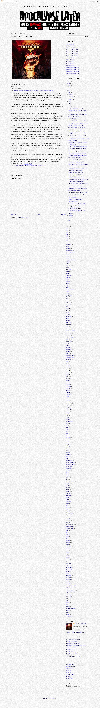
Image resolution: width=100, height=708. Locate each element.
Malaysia (68, 456)
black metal (68, 275)
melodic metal (69, 466)
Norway (67, 489)
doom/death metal (70, 337)
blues (67, 279)
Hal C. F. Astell (80, 624)
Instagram (21, 90)
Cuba (67, 310)
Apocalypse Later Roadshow (72, 653)
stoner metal (68, 577)
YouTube (51, 90)
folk (66, 363)
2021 (68, 90)
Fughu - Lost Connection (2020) (75, 174)
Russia (67, 544)
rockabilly (68, 540)
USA (67, 612)
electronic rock (69, 349)
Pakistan (67, 497)
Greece (67, 390)
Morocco (68, 478)
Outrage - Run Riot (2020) (74, 190)
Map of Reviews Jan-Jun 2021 (72, 67)
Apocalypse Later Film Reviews (73, 643)
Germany (21, 165)
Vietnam (67, 614)
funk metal (68, 372)
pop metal (68, 507)
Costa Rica (68, 302)
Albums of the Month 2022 (72, 50)
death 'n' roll (68, 322)
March (70, 213)
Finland (67, 361)
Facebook (16, 90)
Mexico (67, 472)
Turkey (67, 602)
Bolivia (67, 283)
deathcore (68, 326)
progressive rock (69, 526)
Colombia (68, 300)
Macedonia (68, 454)
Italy (67, 431)
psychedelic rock (69, 528)
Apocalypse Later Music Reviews (50, 6)
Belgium (67, 273)
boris (67, 285)
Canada (67, 293)
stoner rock (68, 579)
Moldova (68, 474)
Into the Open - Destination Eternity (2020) (78, 183)
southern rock (69, 569)
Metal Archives (27, 90)
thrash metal (68, 596)
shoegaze (68, 548)
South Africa (68, 563)
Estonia (67, 353)
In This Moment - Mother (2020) (75, 181)
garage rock (68, 378)
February (71, 215)
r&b (66, 532)
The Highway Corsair (70, 666)
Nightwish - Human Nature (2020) (76, 177)
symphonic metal (69, 587)
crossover (68, 308)
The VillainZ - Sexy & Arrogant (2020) (77, 136)
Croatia (67, 306)
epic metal (68, 351)
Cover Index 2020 (69, 63)
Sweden (67, 581)
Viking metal (68, 616)
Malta (67, 458)
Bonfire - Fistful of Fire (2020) (22, 36)
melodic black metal (70, 462)
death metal (68, 324)
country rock (68, 304)
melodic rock (41, 165)
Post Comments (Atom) (22, 217)
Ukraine (67, 606)
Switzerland (68, 583)
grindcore (68, 392)
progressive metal (69, 524)
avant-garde (68, 265)
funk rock (68, 374)
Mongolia (68, 476)
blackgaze (68, 277)
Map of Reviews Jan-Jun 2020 (72, 69)
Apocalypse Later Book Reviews (73, 639)
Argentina (68, 256)
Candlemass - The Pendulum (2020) (76, 194)
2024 (68, 83)
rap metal (68, 534)
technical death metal (70, 591)
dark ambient (68, 316)
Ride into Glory (69, 678)
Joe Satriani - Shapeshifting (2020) (76, 172)
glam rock (68, 384)
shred (67, 550)
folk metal (68, 365)
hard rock (27, 165)
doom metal (68, 334)
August (70, 99)
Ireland (67, 427)
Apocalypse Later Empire (71, 641)
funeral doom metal (70, 371)
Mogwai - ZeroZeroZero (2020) (75, 108)
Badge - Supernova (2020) (74, 140)
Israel (67, 429)
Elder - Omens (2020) (73, 118)
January (70, 217)
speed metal (68, 575)
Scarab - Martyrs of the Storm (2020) (76, 210)
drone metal (68, 339)
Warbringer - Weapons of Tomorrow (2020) (78, 123)
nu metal (67, 491)
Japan (67, 433)
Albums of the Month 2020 (72, 53)
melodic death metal (70, 464)
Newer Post (13, 214)
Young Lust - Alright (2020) (74, 151)
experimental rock (70, 357)
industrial (68, 419)
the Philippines (69, 594)
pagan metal (68, 495)
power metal (68, 520)
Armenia (67, 258)
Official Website (35, 90)
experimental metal (70, 355)
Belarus (67, 271)
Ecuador (67, 343)
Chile (67, 297)
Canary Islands (69, 295)
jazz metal (68, 437)
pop (66, 505)
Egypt (67, 345)
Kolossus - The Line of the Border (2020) (77, 146)
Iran (66, 423)
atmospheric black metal (71, 260)
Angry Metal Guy (70, 664)
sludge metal (68, 557)
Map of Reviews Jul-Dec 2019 (72, 71)
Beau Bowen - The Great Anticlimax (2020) (78, 179)
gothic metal (68, 386)
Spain (67, 573)
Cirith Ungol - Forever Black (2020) (76, 127)
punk (67, 530)
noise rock (68, 487)
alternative (68, 248)
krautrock (68, 446)
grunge (67, 396)
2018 (67, 228)
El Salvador (68, 347)
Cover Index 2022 (69, 59)
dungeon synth (69, 341)
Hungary (67, 411)
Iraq (66, 425)
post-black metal (69, 513)
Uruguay (67, 610)
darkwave (68, 320)
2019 (68, 220)
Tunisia (67, 600)
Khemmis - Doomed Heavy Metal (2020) (77, 155)
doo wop (67, 332)
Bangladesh (68, 269)
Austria (67, 263)
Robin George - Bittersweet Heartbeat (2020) (78, 192)
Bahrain (67, 267)
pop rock (68, 509)
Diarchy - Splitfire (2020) (74, 206)
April (70, 106)
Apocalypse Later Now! (71, 649)
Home (38, 214)
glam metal (68, 382)
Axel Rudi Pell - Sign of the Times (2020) (77, 114)
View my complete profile (75, 632)
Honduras (68, 406)
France (67, 369)
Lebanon (67, 450)
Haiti (67, 398)
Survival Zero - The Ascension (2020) (77, 121)
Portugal (67, 511)
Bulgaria (67, 291)
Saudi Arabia (68, 546)
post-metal (68, 516)
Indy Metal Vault (69, 668)
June (70, 101)
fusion (67, 376)
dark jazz (68, 318)
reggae (67, 536)
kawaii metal (68, 443)
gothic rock (68, 388)
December (71, 94)
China (67, 299)
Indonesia (68, 417)
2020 (16, 165)
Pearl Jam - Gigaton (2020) (74, 208)
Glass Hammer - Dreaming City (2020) (77, 153)
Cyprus (67, 312)
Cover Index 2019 (69, 65)
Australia (68, 261)
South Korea (68, 565)
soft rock (68, 559)
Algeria (67, 246)
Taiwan (67, 589)
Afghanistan (68, 244)
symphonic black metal (71, 585)
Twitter (41, 90)
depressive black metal (71, 330)
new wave (68, 483)
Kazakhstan (68, 445)
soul (67, 561)
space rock (68, 571)
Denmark (68, 328)
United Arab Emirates (70, 608)
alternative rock (69, 250)
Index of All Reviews (70, 46)
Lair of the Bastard (70, 674)
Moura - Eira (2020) (73, 201)
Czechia (67, 314)
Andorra (67, 254)
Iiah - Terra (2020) (72, 197)
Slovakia (67, 554)
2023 (68, 85)
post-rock (68, 518)
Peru (67, 499)
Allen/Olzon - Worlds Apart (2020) (76, 162)
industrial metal (69, 421)
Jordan (67, 441)
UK (66, 604)
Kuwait (67, 448)
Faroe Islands (69, 359)
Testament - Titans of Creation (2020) (76, 203)
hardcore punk (69, 402)
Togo (67, 598)
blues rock (68, 281)
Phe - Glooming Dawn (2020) (75, 170)
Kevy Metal (68, 670)
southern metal (69, 567)
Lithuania (68, 452)
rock (67, 538)
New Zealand (68, 485)
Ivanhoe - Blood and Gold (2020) (75, 186)
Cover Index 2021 (69, 61)
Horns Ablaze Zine (70, 44)
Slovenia (67, 555)
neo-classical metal (70, 481)
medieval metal (69, 460)
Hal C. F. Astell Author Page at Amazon (75, 656)
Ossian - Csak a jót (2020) (74, 157)
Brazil (67, 287)
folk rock (68, 367)
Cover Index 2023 (69, 57)
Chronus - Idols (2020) (73, 116)
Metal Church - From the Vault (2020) (77, 148)
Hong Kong (68, 408)
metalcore (68, 470)
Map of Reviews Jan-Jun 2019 (72, 73)
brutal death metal (70, 289)
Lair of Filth (68, 672)
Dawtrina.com (69, 655)
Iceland (67, 413)
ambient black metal (70, 252)
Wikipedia (46, 90)
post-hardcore (69, 515)
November (71, 97)
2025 (68, 81)
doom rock (68, 335)
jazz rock (68, 439)
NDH (67, 480)
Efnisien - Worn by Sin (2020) (75, 159)
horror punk (68, 409)
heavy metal (34, 165)
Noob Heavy (68, 676)
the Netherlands (69, 592)
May (70, 103)
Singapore (68, 552)
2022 (68, 88)
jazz (66, 435)
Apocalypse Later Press (71, 651)
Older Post (63, 214)
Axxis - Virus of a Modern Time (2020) (77, 168)
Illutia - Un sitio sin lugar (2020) (75, 129)
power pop (68, 522)
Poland (67, 503)
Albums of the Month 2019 (72, 55)
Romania (68, 542)
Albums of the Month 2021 (72, 52)
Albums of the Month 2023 (72, 48)
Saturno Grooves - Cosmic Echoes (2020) (77, 188)
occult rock (68, 493)
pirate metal (68, 501)
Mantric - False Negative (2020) (75, 125)
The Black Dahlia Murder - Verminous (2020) (78, 138)
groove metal (68, 394)
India (67, 415)
